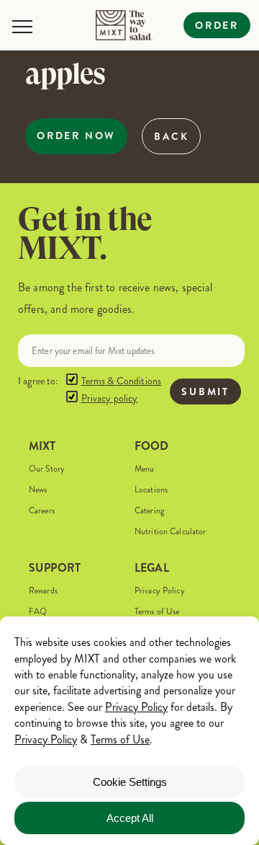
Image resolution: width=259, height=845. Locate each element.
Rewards (43, 591)
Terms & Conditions (121, 381)
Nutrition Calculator (170, 532)
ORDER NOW (76, 135)
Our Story (47, 469)
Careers (42, 511)
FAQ (38, 612)
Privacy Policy (160, 591)
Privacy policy (109, 398)
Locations (151, 490)
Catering (150, 511)
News (38, 490)
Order (217, 25)
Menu (144, 469)
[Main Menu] (22, 26)
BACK (171, 136)
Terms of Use (157, 612)
